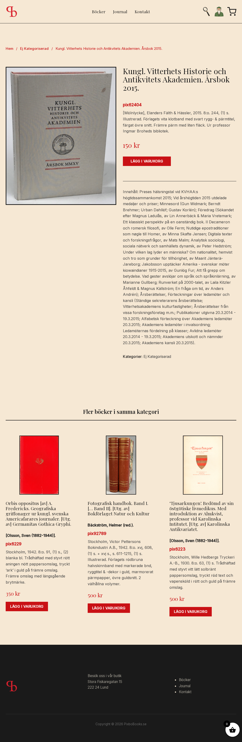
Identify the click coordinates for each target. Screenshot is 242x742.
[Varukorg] (231, 11)
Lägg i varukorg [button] (26, 606)
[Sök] (206, 11)
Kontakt (142, 11)
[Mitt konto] (219, 12)
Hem (9, 49)
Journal (120, 11)
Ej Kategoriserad (34, 49)
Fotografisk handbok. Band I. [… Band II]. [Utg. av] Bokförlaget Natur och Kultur (119, 508)
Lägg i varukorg (147, 161)
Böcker (98, 11)
